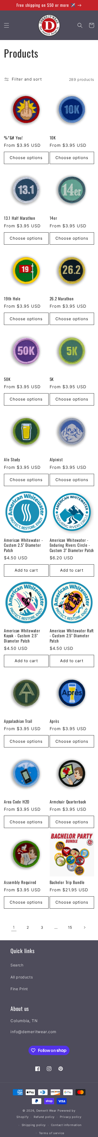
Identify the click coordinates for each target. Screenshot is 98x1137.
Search (17, 965)
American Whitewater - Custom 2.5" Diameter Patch (23, 545)
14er (53, 218)
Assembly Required (20, 882)
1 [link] (14, 927)
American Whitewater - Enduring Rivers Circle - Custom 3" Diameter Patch (72, 545)
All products (21, 977)
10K (53, 137)
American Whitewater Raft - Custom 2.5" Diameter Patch (72, 635)
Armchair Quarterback (68, 801)
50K (7, 379)
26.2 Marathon (62, 298)
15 (70, 927)
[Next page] (84, 927)
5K (52, 379)
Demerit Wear (46, 1110)
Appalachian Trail (18, 721)
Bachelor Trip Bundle (67, 882)
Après (54, 721)
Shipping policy (34, 1125)
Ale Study (12, 459)
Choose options (26, 157)
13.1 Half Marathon (19, 218)
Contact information (66, 1125)
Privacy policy (71, 1117)
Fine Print (19, 989)
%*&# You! (13, 137)
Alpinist (56, 459)
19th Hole (12, 298)
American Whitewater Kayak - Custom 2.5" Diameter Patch (22, 635)
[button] (6, 25)
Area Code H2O (16, 801)
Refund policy (44, 1117)
